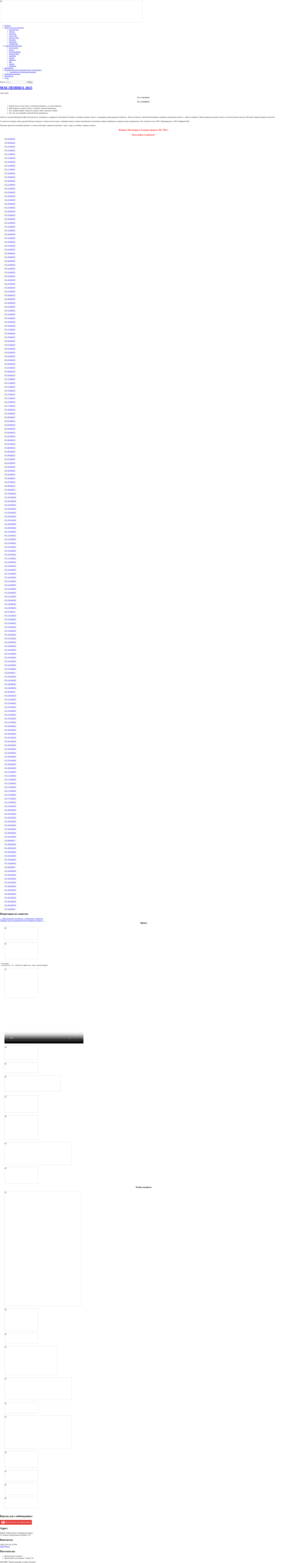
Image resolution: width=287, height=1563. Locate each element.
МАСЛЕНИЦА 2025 (16, 88)
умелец (11, 32)
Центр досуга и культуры (14, 28)
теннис (11, 58)
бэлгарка (12, 40)
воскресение (13, 30)
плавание (12, 66)
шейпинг (12, 60)
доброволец (13, 44)
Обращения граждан (12, 74)
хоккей (11, 64)
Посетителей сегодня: (13, 1556)
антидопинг (13, 48)
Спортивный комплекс (13, 46)
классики (12, 34)
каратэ (11, 50)
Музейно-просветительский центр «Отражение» (23, 70)
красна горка (14, 38)
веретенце (13, 42)
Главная (7, 26)
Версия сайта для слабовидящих (18, 1522)
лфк (10, 62)
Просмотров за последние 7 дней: (17, 1558)
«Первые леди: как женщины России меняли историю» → (22, 921)
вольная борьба (15, 52)
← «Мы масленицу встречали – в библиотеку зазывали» (21, 919)
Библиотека (8, 68)
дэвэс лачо (13, 36)
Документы (8, 76)
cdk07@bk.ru (5, 1547)
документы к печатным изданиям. (22, 72)
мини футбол (14, 54)
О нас (6, 78)
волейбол (12, 56)
